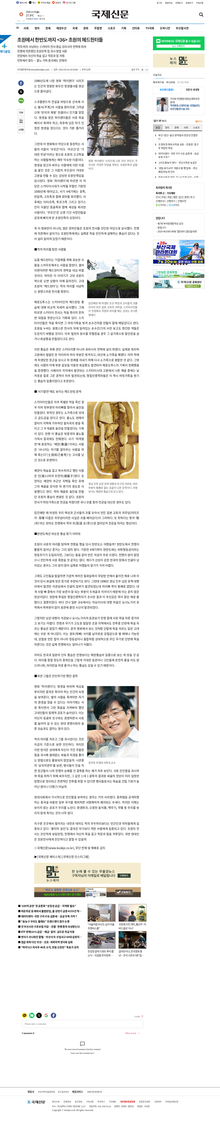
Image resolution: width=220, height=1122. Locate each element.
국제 (75, 28)
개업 (169, 197)
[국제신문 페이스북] (49, 856)
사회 (26, 28)
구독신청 (199, 2)
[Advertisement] (113, 195)
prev (155, 252)
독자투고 (101, 1101)
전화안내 (67, 1101)
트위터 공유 (21, 92)
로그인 (159, 2)
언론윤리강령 (144, 1101)
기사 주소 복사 (21, 121)
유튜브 (58, 2)
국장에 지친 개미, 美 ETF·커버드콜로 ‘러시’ (132, 926)
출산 (181, 197)
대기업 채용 (183, 82)
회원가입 (168, 2)
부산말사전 (182, 28)
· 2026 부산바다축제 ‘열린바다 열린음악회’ (176, 231)
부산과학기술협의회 (46, 1091)
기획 (123, 28)
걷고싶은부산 (63, 1091)
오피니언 (165, 28)
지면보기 (179, 2)
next (202, 252)
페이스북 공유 (21, 83)
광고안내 (78, 1101)
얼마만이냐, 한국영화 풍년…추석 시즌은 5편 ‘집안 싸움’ (131, 955)
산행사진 (182, 201)
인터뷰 (136, 28)
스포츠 (111, 28)
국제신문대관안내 (94, 1091)
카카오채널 (45, 2)
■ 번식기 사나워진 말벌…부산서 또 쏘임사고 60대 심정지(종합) (52, 937)
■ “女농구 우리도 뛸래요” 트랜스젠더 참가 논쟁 (43, 921)
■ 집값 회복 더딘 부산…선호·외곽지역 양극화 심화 (45, 942)
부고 (192, 197)
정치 (37, 28)
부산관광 (170, 82)
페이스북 (23, 2)
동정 (187, 197)
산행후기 (171, 201)
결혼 (175, 197)
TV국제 (150, 28)
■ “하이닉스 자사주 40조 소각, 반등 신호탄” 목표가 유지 (48, 947)
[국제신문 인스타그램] (75, 856)
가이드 (161, 205)
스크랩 (21, 130)
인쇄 (21, 113)
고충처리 (157, 1101)
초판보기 (189, 2)
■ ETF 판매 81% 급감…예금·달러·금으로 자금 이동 (46, 931)
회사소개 (55, 1101)
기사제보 (112, 1101)
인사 (158, 197)
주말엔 (98, 28)
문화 (86, 28)
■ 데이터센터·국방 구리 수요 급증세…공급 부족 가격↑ (48, 916)
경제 (48, 28)
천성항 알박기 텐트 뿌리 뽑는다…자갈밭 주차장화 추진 (101, 955)
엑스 (34, 2)
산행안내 (160, 201)
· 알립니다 (161, 227)
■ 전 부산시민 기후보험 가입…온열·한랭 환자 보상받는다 (49, 926)
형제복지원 (158, 82)
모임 (164, 197)
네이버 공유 (21, 101)
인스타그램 (70, 2)
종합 (158, 127)
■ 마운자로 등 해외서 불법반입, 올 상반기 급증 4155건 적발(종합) (53, 911)
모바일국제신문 (171, 1101)
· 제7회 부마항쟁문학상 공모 (169, 223)
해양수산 (61, 28)
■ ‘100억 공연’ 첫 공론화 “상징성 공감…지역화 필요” (47, 906)
